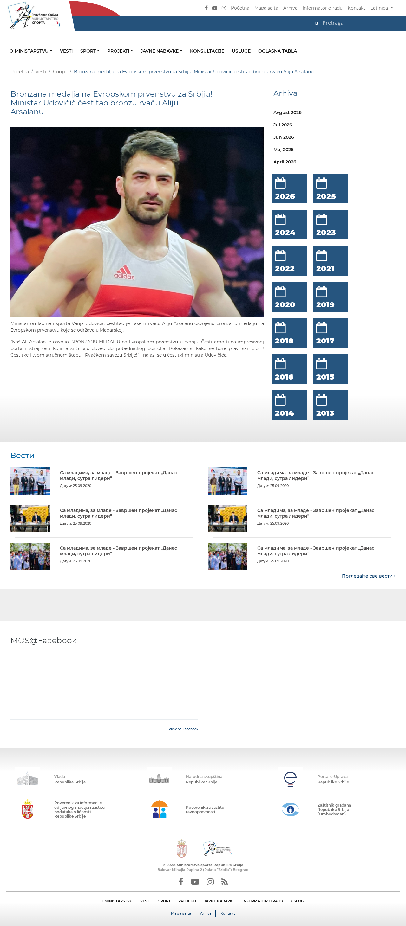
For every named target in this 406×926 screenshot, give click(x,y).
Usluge (241, 51)
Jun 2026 (283, 137)
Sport (88, 51)
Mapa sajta (266, 8)
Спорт (60, 71)
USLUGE (298, 901)
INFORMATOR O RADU (262, 901)
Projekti (118, 51)
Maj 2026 (283, 149)
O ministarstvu (30, 51)
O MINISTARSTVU (117, 901)
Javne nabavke (160, 51)
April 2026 (284, 162)
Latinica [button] (379, 8)
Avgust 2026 (287, 112)
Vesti (66, 51)
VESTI (145, 901)
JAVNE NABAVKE (219, 901)
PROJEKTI (187, 901)
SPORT (164, 901)
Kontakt (356, 8)
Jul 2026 (282, 125)
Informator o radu (323, 8)
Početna (240, 8)
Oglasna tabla (277, 51)
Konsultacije (207, 51)
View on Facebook (183, 729)
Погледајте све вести (368, 576)
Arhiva (290, 8)
